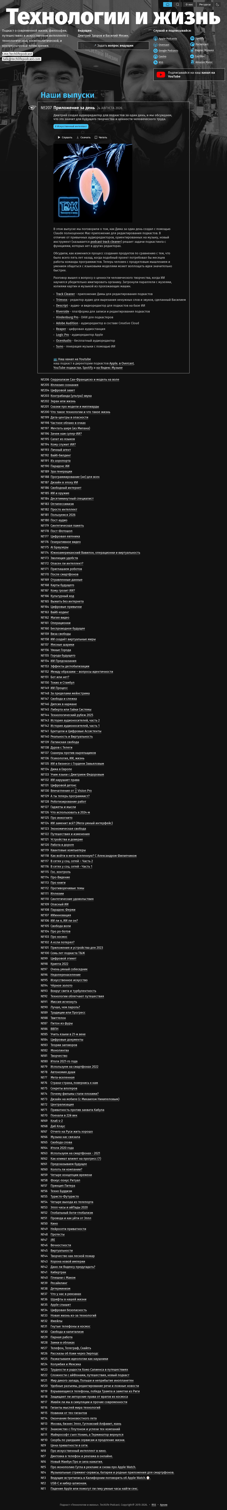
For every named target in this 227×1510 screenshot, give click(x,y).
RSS (154, 1504)
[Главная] (167, 4)
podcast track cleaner (106, 242)
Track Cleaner (65, 294)
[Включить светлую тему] (217, 4)
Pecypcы (205, 4)
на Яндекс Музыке (109, 368)
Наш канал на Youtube (74, 359)
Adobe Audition (67, 323)
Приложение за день (74, 107)
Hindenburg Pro (67, 317)
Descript (62, 305)
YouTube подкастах (67, 368)
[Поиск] (177, 4)
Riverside (62, 311)
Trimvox (61, 300)
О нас (189, 4)
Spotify (88, 368)
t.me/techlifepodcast (17, 54)
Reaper (61, 329)
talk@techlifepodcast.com (21, 59)
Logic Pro (62, 335)
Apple (113, 363)
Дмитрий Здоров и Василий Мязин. (103, 35)
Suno (59, 346)
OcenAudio (63, 340)
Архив (163, 1504)
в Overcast (126, 363)
